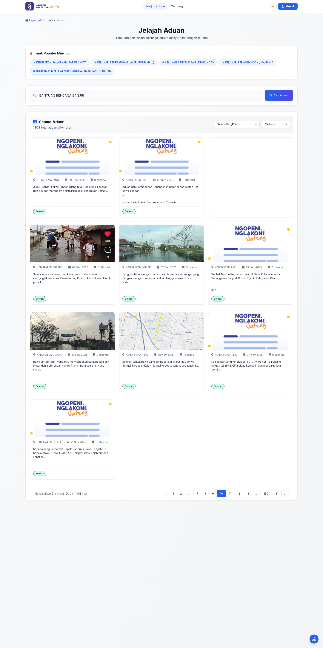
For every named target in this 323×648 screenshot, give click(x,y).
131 (276, 493)
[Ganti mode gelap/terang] (273, 6)
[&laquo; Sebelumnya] (166, 493)
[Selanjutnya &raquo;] (284, 493)
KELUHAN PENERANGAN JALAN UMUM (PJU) (125, 62)
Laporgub (35, 20)
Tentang (177, 6)
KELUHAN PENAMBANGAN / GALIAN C (249, 62)
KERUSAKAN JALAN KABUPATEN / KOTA (61, 62)
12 (238, 493)
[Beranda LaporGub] (42, 6)
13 (247, 493)
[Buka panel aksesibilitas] (314, 639)
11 (230, 493)
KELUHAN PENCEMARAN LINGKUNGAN (189, 62)
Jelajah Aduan (155, 6)
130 (266, 493)
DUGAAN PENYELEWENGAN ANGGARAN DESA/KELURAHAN (73, 71)
